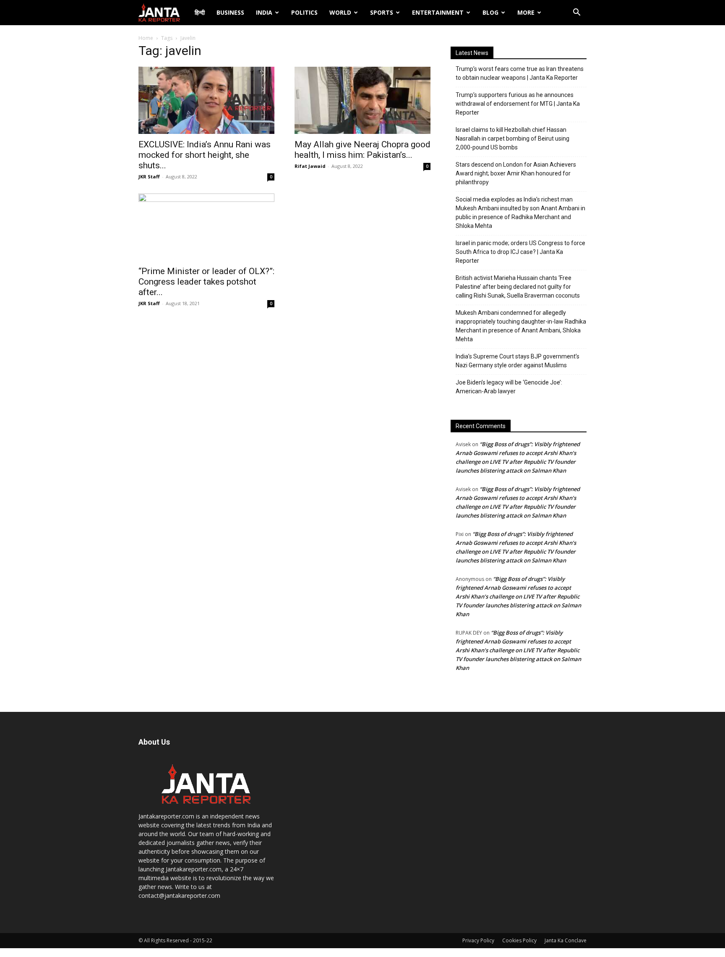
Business (230, 12)
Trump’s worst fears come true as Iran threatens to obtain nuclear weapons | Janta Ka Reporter (520, 73)
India (264, 12)
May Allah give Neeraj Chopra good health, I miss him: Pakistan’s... (362, 149)
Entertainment (438, 12)
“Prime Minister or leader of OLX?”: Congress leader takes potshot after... (206, 281)
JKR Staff (149, 176)
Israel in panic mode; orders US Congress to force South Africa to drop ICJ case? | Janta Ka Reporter (520, 252)
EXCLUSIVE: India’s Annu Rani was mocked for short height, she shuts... (204, 154)
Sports (381, 12)
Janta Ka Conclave (566, 940)
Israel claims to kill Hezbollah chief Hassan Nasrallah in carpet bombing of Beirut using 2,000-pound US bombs (512, 138)
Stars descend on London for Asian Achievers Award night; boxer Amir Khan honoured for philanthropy (516, 173)
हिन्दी (200, 12)
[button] (576, 13)
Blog (490, 12)
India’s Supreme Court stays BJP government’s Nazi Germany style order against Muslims (517, 361)
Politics (304, 12)
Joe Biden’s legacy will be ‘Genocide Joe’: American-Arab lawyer (509, 387)
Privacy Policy (478, 940)
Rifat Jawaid (310, 166)
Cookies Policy (519, 940)
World (340, 12)
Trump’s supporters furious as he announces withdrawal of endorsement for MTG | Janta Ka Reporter (518, 104)
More (526, 12)
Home (145, 38)
